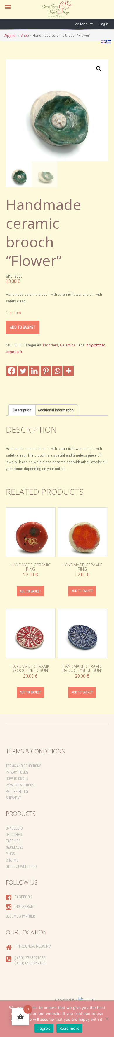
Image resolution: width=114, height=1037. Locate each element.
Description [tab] (22, 410)
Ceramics (67, 345)
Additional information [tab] (56, 410)
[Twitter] (23, 371)
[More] (68, 371)
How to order (17, 778)
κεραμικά (14, 351)
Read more (69, 1028)
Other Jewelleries (22, 866)
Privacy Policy (17, 772)
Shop (24, 35)
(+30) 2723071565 (30, 957)
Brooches (50, 345)
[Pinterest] (46, 371)
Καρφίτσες (95, 345)
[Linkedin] (34, 371)
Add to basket (22, 327)
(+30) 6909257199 (30, 963)
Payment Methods (20, 785)
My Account (84, 24)
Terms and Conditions (23, 765)
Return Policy (17, 791)
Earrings (13, 841)
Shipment (13, 797)
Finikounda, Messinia (33, 946)
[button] (99, 69)
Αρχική (10, 35)
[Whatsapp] (57, 371)
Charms (12, 860)
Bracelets (14, 828)
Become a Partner (20, 916)
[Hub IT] (86, 1000)
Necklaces (15, 847)
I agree (44, 1028)
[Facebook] (11, 371)
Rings (10, 853)
